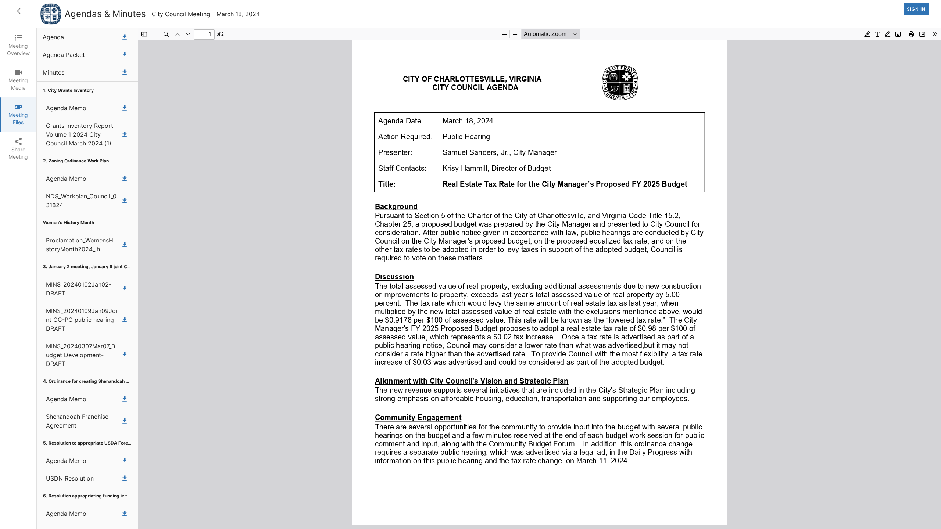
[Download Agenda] (124, 37)
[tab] (18, 45)
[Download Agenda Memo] (124, 108)
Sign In (916, 9)
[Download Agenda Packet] (124, 54)
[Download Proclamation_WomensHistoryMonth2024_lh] (124, 244)
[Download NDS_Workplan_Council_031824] (124, 200)
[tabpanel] (489, 278)
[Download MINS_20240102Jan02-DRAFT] (124, 288)
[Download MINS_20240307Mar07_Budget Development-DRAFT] (124, 355)
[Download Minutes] (124, 72)
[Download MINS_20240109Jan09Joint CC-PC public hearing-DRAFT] (124, 319)
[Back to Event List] (20, 11)
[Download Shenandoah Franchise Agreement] (124, 421)
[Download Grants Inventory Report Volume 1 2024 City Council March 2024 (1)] (124, 134)
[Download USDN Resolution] (124, 478)
